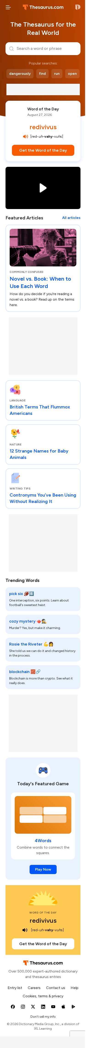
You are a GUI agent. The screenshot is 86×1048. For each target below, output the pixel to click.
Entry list (15, 988)
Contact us (55, 988)
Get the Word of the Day (43, 150)
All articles (71, 217)
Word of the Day (43, 109)
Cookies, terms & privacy (43, 996)
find (42, 73)
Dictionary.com (77, 7)
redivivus (43, 127)
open (72, 73)
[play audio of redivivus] (25, 136)
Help (74, 988)
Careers (34, 988)
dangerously (20, 73)
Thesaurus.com (43, 7)
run (57, 73)
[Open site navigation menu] (8, 7)
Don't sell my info (43, 1017)
